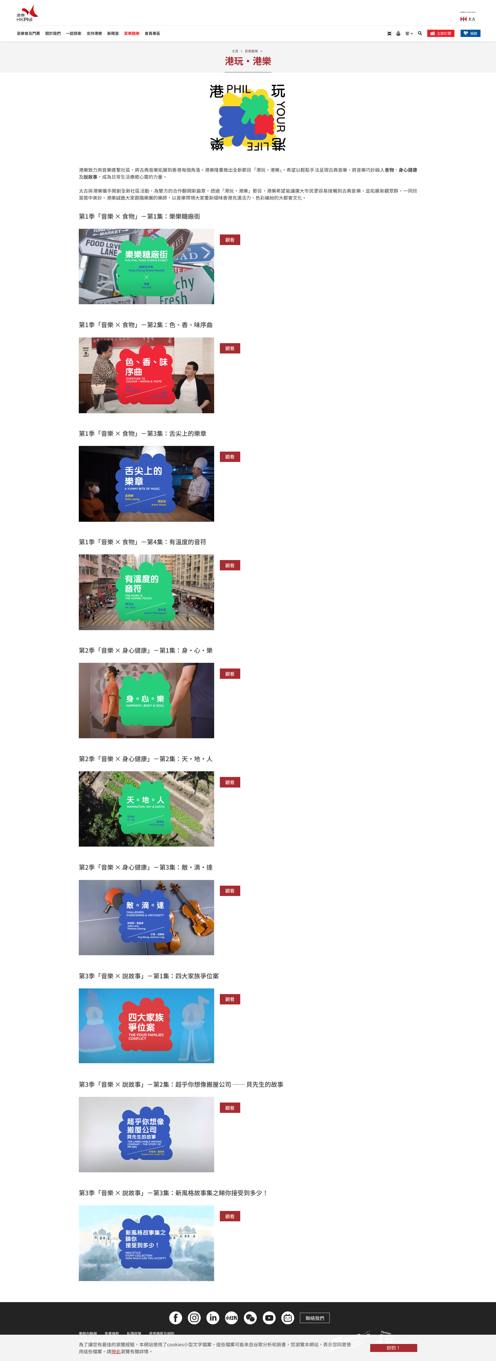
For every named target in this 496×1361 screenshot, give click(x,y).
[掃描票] (389, 33)
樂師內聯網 (88, 1333)
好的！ (394, 1347)
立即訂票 (444, 33)
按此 (116, 1351)
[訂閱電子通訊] (398, 33)
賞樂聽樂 (251, 51)
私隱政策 (134, 1333)
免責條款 (112, 1333)
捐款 (473, 33)
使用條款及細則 (161, 1333)
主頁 (235, 51)
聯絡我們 (315, 1318)
